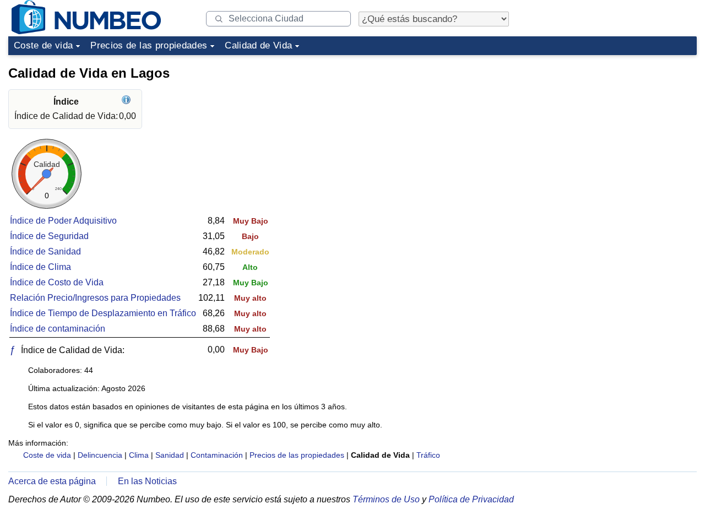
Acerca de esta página (52, 481)
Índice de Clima (40, 267)
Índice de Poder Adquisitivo (63, 220)
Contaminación (217, 455)
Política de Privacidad (471, 499)
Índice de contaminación (57, 328)
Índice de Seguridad (49, 236)
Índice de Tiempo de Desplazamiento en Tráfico (103, 313)
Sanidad (169, 455)
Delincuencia (100, 455)
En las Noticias (147, 481)
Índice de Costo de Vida (57, 282)
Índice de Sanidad (45, 251)
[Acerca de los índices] (127, 101)
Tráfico (428, 455)
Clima (139, 455)
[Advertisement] (614, 129)
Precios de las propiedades (148, 45)
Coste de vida (43, 45)
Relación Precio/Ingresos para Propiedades (95, 297)
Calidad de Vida (258, 45)
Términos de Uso (386, 499)
